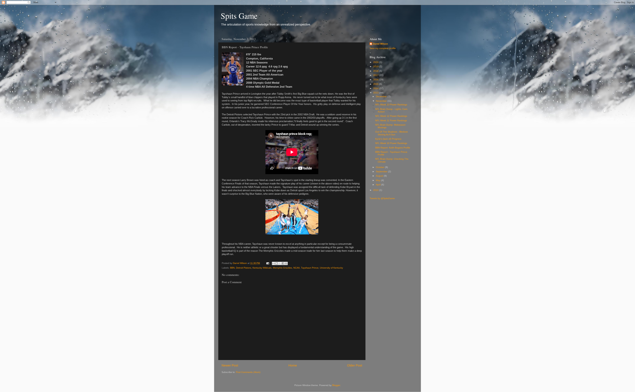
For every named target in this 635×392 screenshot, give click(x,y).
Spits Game (239, 15)
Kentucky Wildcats (262, 268)
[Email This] (273, 263)
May (378, 180)
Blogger (336, 385)
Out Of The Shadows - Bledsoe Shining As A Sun (391, 133)
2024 (376, 62)
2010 (376, 190)
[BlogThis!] (276, 263)
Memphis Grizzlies (282, 268)
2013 (376, 92)
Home (292, 365)
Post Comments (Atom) (248, 372)
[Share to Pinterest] (286, 263)
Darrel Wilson (380, 44)
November (381, 101)
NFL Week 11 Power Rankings (391, 120)
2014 (376, 88)
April (378, 184)
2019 (376, 66)
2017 (376, 75)
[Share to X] (279, 263)
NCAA (296, 268)
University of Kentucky (331, 268)
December (381, 96)
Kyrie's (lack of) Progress (388, 139)
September (382, 171)
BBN (232, 268)
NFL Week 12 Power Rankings (391, 116)
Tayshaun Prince (309, 268)
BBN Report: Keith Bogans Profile (392, 147)
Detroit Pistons (243, 268)
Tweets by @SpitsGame (382, 198)
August (380, 176)
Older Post (354, 365)
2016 (376, 79)
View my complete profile (383, 48)
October (380, 167)
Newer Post (230, 365)
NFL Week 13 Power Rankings (391, 104)
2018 (376, 71)
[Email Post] (267, 263)
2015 (376, 84)
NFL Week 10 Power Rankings (391, 143)
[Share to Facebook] (283, 263)
